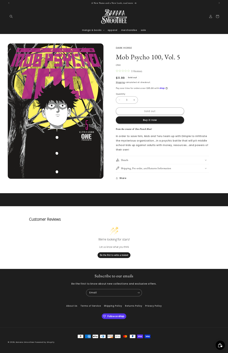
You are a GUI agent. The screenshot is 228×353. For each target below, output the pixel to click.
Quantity (120, 93)
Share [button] (122, 178)
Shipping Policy (113, 305)
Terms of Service (90, 305)
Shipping (120, 82)
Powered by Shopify (44, 342)
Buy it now (150, 120)
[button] (11, 16)
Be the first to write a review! (114, 255)
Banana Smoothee (25, 342)
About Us (71, 305)
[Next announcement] (219, 3)
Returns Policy (133, 305)
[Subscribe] (138, 292)
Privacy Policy (153, 305)
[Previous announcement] (8, 3)
